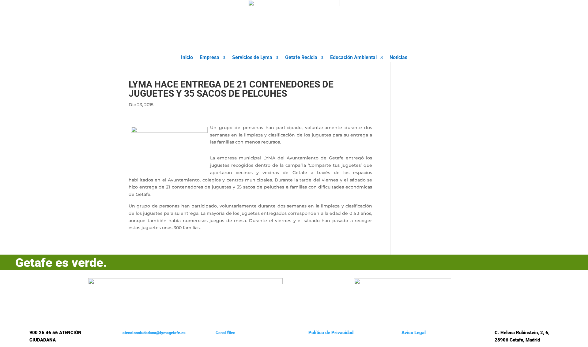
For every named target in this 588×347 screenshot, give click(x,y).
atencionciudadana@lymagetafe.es (154, 332)
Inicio (187, 57)
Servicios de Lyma (252, 57)
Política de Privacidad (330, 332)
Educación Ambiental (353, 57)
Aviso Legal (413, 332)
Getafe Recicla (301, 57)
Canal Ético (225, 332)
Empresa (209, 57)
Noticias (398, 57)
